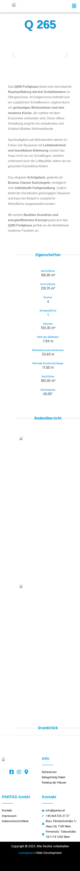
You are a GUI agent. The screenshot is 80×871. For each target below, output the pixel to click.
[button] (74, 6)
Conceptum (26, 853)
